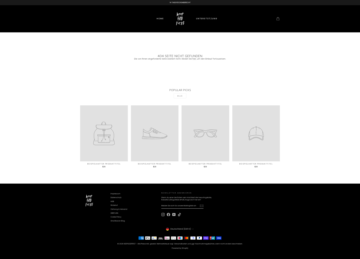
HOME (160, 18)
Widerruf (114, 205)
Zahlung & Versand (119, 209)
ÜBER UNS (114, 213)
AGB (112, 201)
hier (194, 58)
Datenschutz (116, 197)
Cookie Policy (116, 217)
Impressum (115, 194)
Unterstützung (206, 18)
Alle (180, 96)
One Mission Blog (118, 221)
